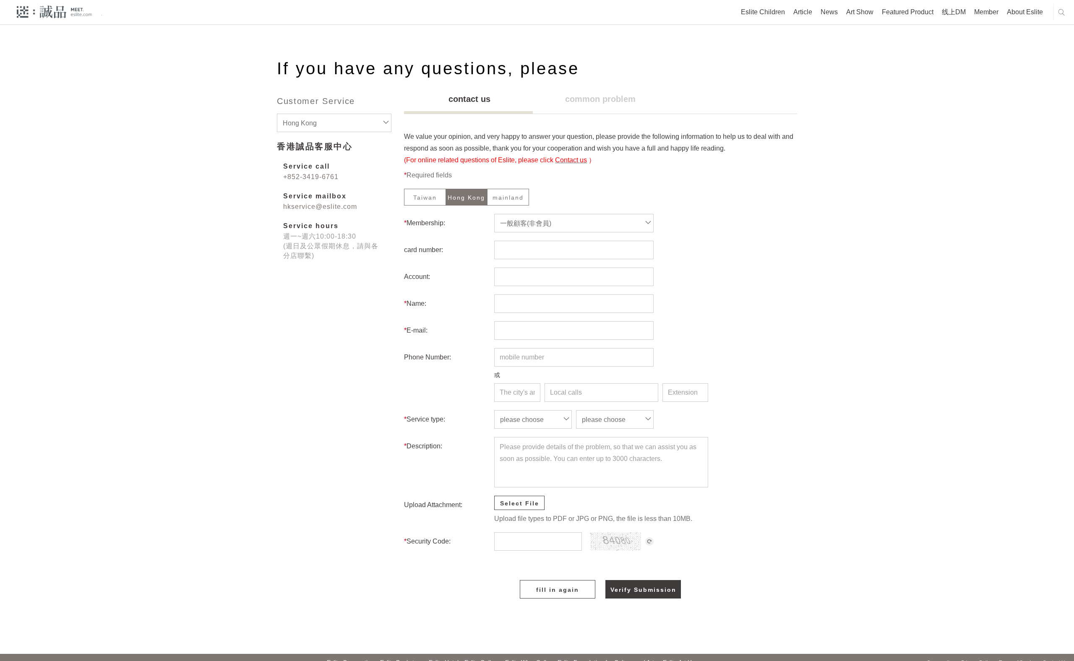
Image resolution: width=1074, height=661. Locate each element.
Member (986, 12)
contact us (469, 99)
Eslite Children (763, 12)
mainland (508, 197)
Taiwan (425, 197)
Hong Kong (466, 197)
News (829, 12)
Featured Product (907, 12)
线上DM (954, 12)
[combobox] (334, 123)
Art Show (859, 12)
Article (802, 12)
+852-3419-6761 (311, 176)
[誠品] (54, 11)
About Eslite (1025, 12)
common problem (600, 99)
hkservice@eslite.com (320, 206)
